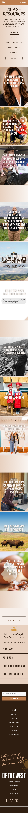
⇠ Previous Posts (14, 620)
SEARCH (14, 698)
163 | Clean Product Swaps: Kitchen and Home (14, 394)
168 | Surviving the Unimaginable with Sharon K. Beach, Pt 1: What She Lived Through (14, 161)
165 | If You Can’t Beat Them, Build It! (14, 292)
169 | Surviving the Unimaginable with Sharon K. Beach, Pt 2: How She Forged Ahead (14, 127)
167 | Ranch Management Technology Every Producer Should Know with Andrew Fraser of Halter (14, 220)
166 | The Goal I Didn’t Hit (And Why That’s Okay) (14, 259)
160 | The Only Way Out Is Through (14, 527)
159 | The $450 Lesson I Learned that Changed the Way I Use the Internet (14, 567)
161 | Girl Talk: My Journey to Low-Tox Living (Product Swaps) (14, 487)
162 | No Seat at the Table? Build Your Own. (14, 429)
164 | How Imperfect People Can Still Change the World (14, 350)
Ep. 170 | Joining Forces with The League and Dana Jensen (14, 81)
